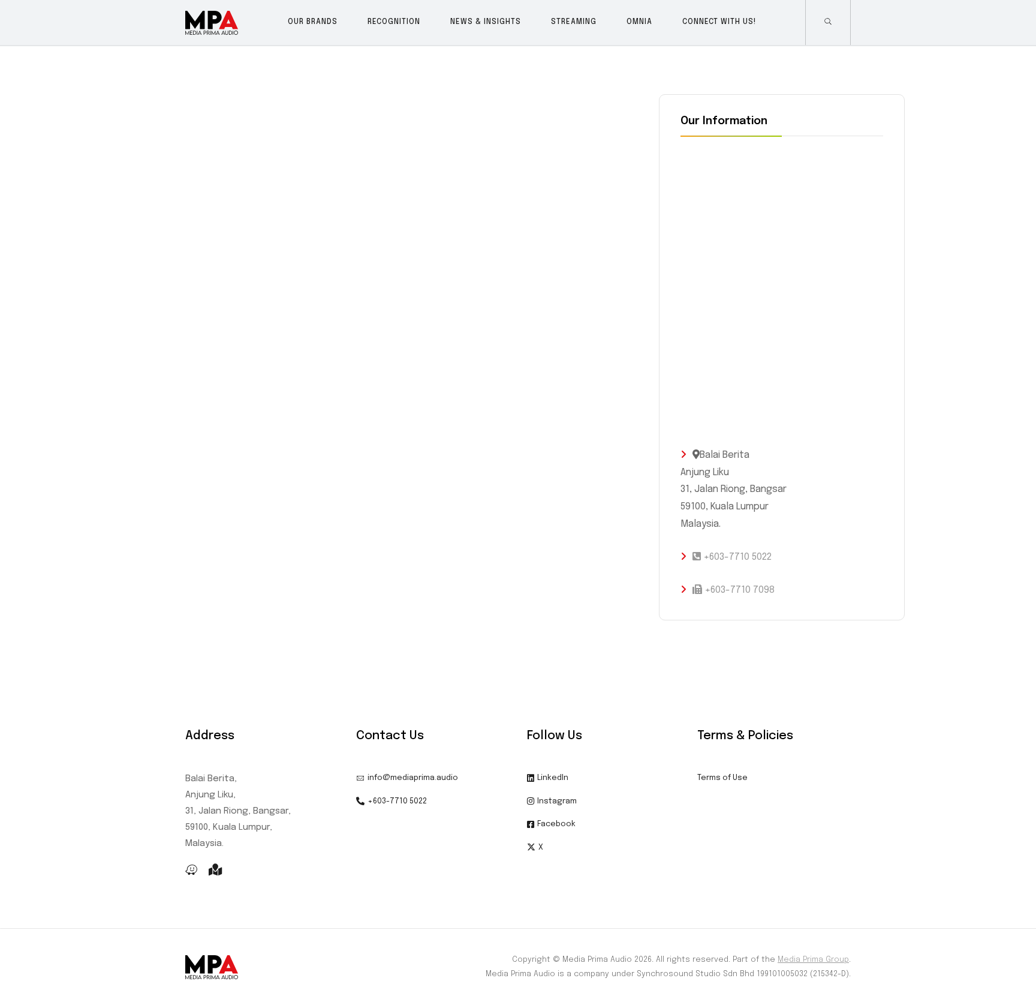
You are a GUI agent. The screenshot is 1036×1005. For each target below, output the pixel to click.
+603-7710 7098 (738, 590)
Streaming (574, 22)
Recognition (394, 22)
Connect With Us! (719, 22)
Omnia (639, 22)
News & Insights (485, 22)
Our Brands (313, 22)
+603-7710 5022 (736, 557)
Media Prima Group (813, 960)
